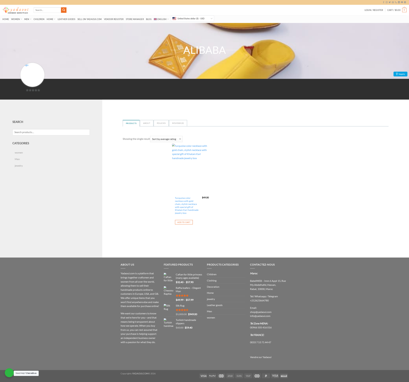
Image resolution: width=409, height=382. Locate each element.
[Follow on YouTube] (402, 2)
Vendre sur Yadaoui (260, 357)
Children (39, 19)
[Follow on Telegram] (405, 2)
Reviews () (178, 123)
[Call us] (396, 2)
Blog (149, 19)
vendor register (114, 19)
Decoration (213, 286)
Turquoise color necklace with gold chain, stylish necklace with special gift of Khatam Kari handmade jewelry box (186, 205)
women (15, 19)
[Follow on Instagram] (387, 2)
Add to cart (183, 222)
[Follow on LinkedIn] (399, 2)
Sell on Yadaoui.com (89, 19)
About (146, 123)
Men (26, 19)
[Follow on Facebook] (384, 2)
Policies (161, 123)
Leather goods (66, 19)
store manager (135, 19)
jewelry (19, 165)
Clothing (211, 280)
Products (131, 123)
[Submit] (63, 10)
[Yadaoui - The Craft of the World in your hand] (15, 10)
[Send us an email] (393, 2)
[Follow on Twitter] (390, 2)
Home (5, 19)
